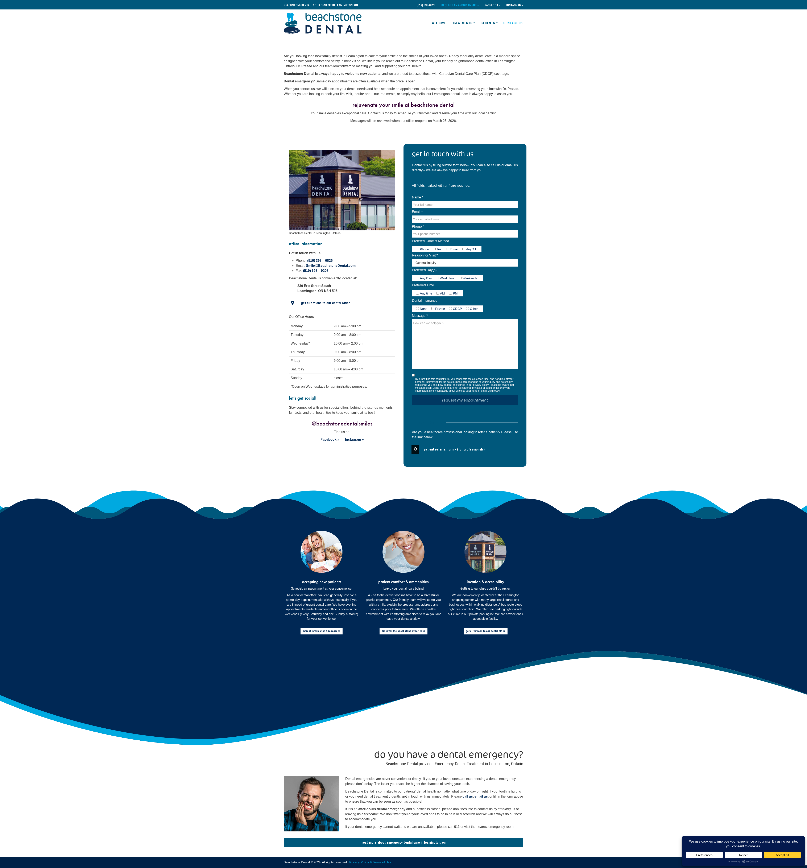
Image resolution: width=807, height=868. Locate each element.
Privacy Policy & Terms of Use (370, 862)
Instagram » (514, 5)
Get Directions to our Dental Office (325, 303)
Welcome (439, 23)
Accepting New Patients (321, 581)
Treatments (462, 23)
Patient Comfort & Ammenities (403, 581)
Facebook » (492, 5)
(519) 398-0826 (426, 5)
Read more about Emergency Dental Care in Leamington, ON (404, 842)
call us (496, 165)
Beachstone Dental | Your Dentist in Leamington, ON (321, 5)
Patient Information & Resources (321, 631)
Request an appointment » (460, 5)
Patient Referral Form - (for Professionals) (454, 449)
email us (511, 165)
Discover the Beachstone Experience (403, 631)
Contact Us (512, 23)
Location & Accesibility (485, 581)
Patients (488, 23)
